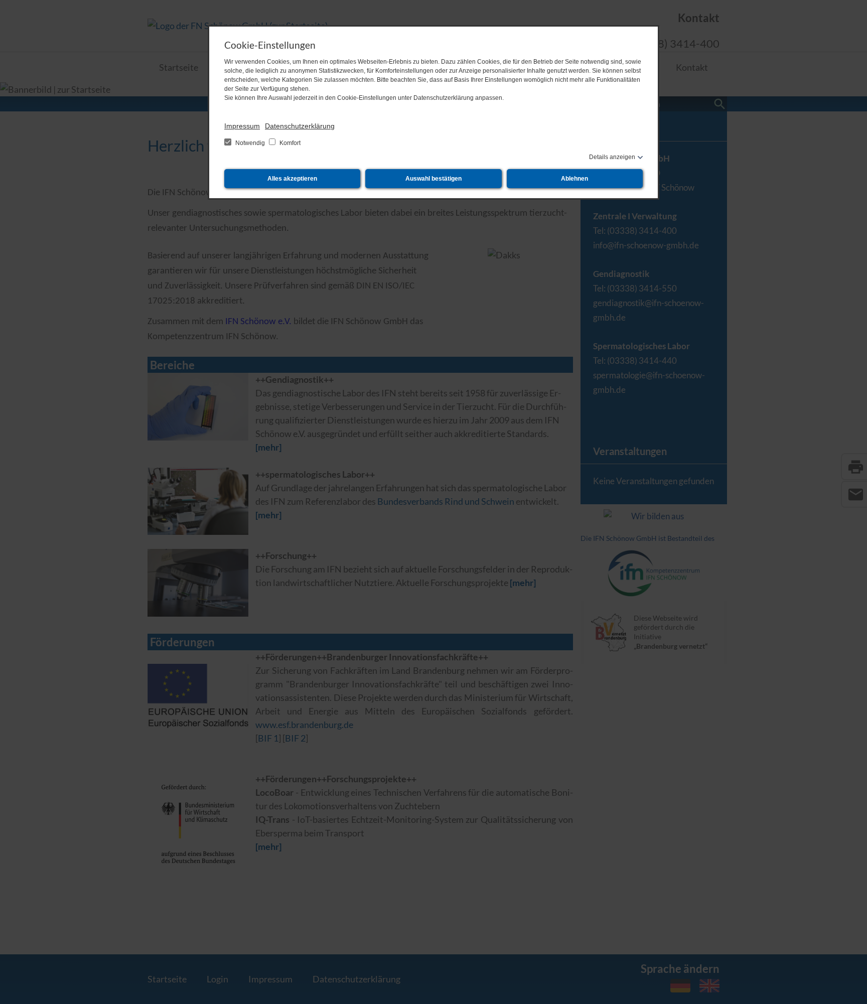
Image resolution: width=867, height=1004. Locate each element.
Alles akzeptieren (292, 178)
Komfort (289, 143)
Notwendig (250, 143)
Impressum (242, 126)
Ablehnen (574, 178)
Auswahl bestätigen (433, 178)
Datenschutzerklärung (300, 126)
